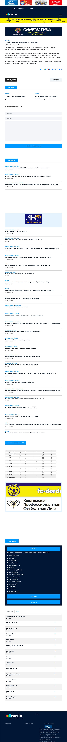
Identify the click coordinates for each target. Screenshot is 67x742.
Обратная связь (29, 723)
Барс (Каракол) (13, 584)
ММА (15, 330)
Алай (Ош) (11, 558)
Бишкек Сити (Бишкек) (15, 581)
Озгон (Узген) (12, 586)
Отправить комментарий (33, 146)
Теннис (15, 346)
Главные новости (9, 166)
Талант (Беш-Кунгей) (14, 577)
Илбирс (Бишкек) (13, 572)
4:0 (55, 639)
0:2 (55, 651)
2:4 (55, 657)
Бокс (14, 272)
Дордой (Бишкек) (13, 562)
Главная (37, 714)
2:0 (55, 691)
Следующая (56, 80)
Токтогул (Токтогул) (14, 591)
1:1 (55, 668)
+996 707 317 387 (49, 723)
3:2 (55, 680)
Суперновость (9, 330)
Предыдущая (11, 80)
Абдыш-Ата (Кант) (14, 555)
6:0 (55, 645)
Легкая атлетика (19, 389)
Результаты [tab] (10, 611)
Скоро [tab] (17, 611)
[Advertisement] (33, 201)
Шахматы (17, 321)
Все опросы (34, 548)
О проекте (8, 723)
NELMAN (52, 741)
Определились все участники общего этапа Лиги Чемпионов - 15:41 (23, 22)
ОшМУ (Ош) (12, 567)
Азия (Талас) (12, 588)
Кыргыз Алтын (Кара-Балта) (16, 574)
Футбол (17, 166)
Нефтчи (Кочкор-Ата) (14, 565)
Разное (7, 264)
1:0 (55, 662)
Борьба (17, 229)
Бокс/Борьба (8, 272)
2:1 (55, 634)
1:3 (55, 628)
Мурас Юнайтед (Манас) (15, 570)
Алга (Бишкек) (12, 560)
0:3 (55, 622)
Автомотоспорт (19, 183)
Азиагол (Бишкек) (13, 579)
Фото (57, 248)
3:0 (55, 697)
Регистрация (20, 8)
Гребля (17, 313)
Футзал (15, 354)
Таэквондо (18, 305)
